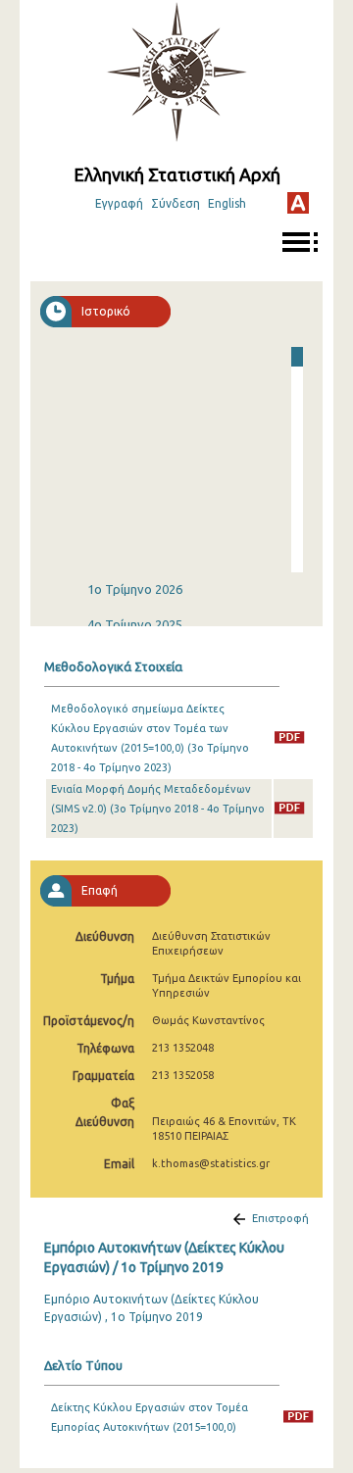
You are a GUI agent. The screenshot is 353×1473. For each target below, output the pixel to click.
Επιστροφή (280, 1218)
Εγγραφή (119, 203)
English (227, 203)
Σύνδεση (175, 203)
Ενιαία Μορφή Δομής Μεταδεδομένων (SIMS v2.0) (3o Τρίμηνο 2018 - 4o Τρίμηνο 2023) (158, 808)
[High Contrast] (298, 203)
